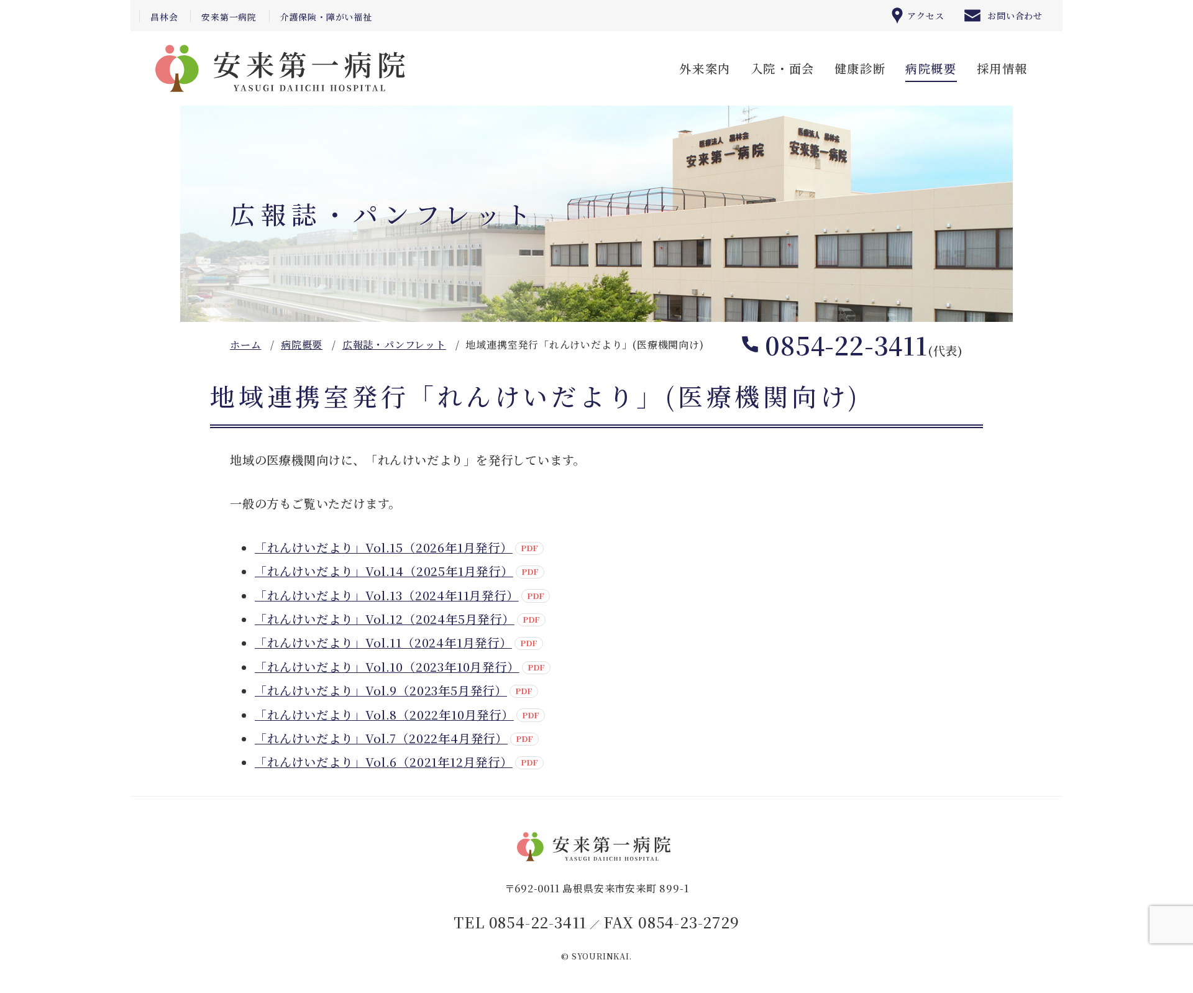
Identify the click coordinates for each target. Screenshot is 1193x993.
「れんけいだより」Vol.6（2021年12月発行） (384, 761)
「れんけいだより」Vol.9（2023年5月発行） (381, 690)
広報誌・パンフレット (394, 344)
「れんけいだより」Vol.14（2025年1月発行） (384, 570)
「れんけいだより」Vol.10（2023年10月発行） (387, 666)
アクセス (925, 15)
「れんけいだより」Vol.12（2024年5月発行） (384, 618)
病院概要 (930, 68)
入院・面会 (783, 68)
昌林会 (164, 17)
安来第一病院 (229, 17)
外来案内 (704, 68)
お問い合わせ (1015, 15)
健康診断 (859, 68)
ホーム (245, 344)
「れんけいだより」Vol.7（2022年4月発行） (381, 738)
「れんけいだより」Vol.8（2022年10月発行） (384, 714)
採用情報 (1002, 68)
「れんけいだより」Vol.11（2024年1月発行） (383, 642)
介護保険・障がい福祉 (326, 17)
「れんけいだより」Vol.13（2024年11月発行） (387, 595)
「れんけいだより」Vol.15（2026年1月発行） (384, 547)
